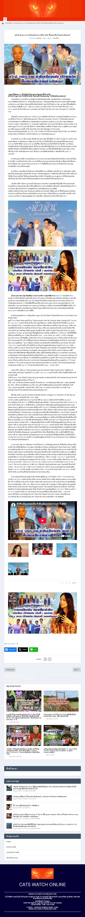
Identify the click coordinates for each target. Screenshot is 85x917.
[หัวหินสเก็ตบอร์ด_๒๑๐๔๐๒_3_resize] (18, 574)
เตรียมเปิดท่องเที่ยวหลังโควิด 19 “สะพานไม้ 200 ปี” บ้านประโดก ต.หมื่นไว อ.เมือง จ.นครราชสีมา (60, 750)
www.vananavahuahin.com (37, 390)
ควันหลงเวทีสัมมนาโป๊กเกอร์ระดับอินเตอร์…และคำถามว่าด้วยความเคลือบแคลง (40, 796)
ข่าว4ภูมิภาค (26, 791)
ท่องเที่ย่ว (9, 23)
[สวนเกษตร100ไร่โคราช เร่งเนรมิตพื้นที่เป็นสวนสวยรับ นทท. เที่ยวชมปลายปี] (61, 701)
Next (74, 583)
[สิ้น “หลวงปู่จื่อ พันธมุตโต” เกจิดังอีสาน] (9, 807)
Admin (39, 38)
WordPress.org (12, 858)
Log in (8, 841)
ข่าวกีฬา (25, 799)
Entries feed (11, 847)
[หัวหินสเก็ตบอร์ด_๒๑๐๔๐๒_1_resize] (42, 554)
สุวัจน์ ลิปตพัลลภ (35, 819)
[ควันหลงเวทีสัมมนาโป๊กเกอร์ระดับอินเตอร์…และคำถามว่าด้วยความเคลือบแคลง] (9, 798)
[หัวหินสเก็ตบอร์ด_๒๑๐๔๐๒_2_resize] (66, 557)
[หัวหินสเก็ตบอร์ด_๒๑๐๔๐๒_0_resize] (18, 556)
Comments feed (12, 852)
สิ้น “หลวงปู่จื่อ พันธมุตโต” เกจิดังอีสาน (26, 805)
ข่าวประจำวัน (32, 799)
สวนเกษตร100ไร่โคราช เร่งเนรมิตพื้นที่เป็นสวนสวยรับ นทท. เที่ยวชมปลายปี (60, 715)
